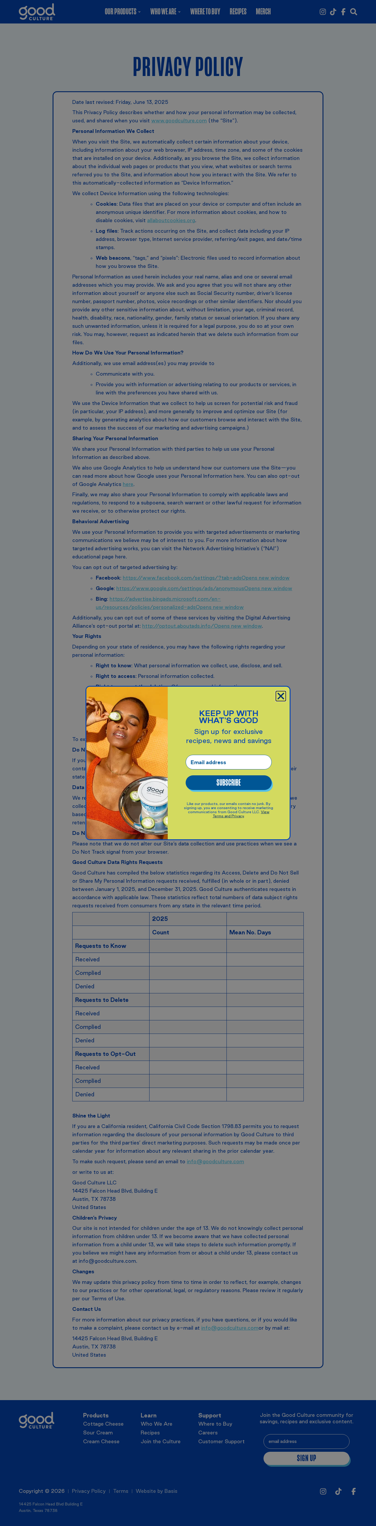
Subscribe (228, 782)
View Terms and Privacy (241, 814)
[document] (188, 763)
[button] (281, 696)
